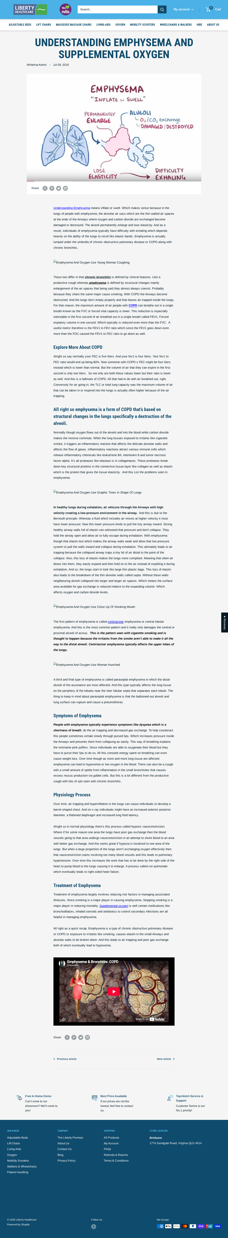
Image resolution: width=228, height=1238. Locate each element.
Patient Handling (17, 1172)
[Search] (162, 9)
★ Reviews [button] (224, 622)
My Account (111, 1143)
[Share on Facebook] (45, 188)
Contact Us (65, 1149)
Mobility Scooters (142, 24)
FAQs (107, 1149)
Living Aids (103, 24)
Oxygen (120, 24)
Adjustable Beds (20, 24)
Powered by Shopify (18, 1224)
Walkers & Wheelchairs (22, 1166)
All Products (111, 1137)
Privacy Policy (67, 1160)
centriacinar (116, 621)
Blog (60, 1154)
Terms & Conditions (116, 1160)
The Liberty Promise (70, 1137)
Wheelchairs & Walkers (176, 24)
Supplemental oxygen (114, 906)
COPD (133, 305)
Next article (164, 1058)
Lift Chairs (43, 24)
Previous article (66, 1058)
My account (182, 9)
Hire (199, 24)
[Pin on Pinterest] (51, 188)
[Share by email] (65, 188)
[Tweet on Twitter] (58, 188)
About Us (213, 24)
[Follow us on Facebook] (93, 1226)
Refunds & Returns (116, 1154)
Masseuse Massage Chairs (74, 24)
